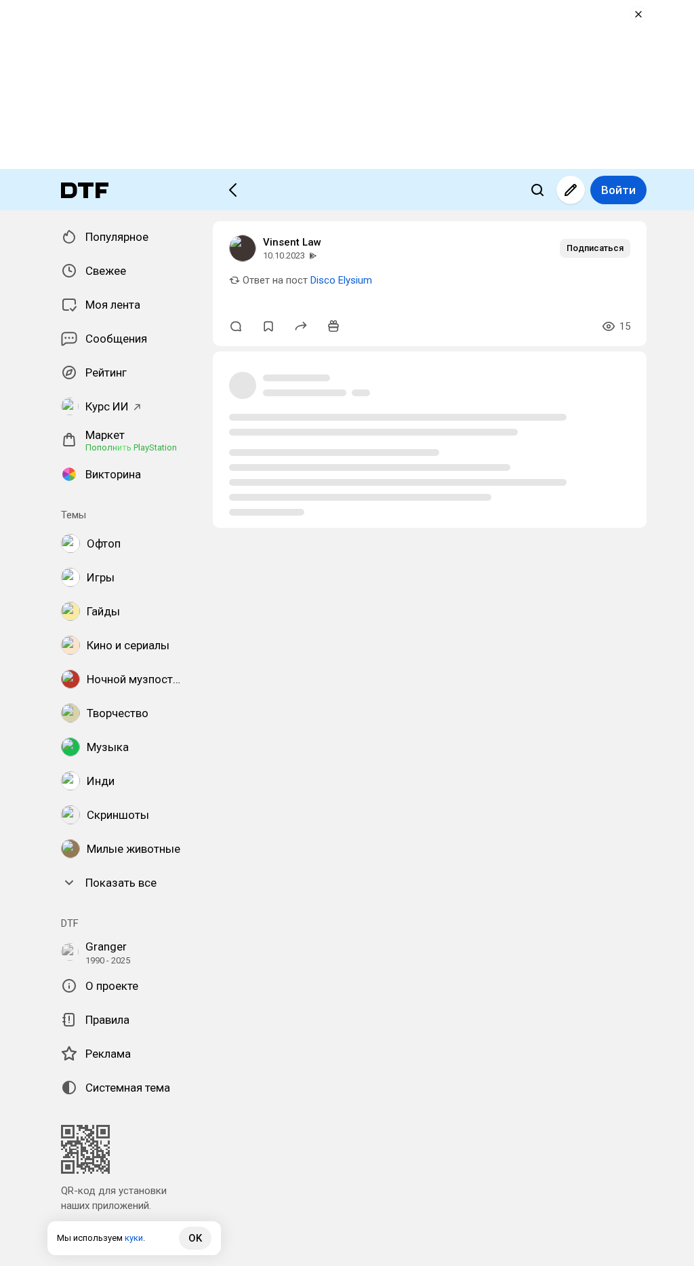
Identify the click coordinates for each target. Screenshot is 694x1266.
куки (134, 1238)
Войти (618, 190)
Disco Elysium (341, 280)
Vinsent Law (292, 242)
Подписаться (595, 248)
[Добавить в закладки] (268, 326)
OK (195, 1238)
